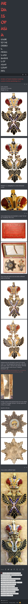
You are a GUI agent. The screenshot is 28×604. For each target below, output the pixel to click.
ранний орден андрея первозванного (9, 593)
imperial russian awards (17, 575)
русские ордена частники (7, 595)
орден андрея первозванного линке (9, 588)
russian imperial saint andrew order (8, 582)
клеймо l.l (19, 582)
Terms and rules (4, 602)
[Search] (25, 74)
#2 (26, 213)
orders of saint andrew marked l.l (8, 580)
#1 (26, 84)
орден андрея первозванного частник (9, 589)
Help (17, 602)
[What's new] (22, 74)
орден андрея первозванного (7, 586)
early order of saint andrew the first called (11, 573)
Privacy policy (12, 602)
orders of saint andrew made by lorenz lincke (10, 578)
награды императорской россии (8, 584)
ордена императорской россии (8, 591)
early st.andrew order (5, 575)
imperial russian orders (6, 576)
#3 (26, 467)
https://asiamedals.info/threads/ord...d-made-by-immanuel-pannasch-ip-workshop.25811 (13, 371)
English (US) (5, 600)
